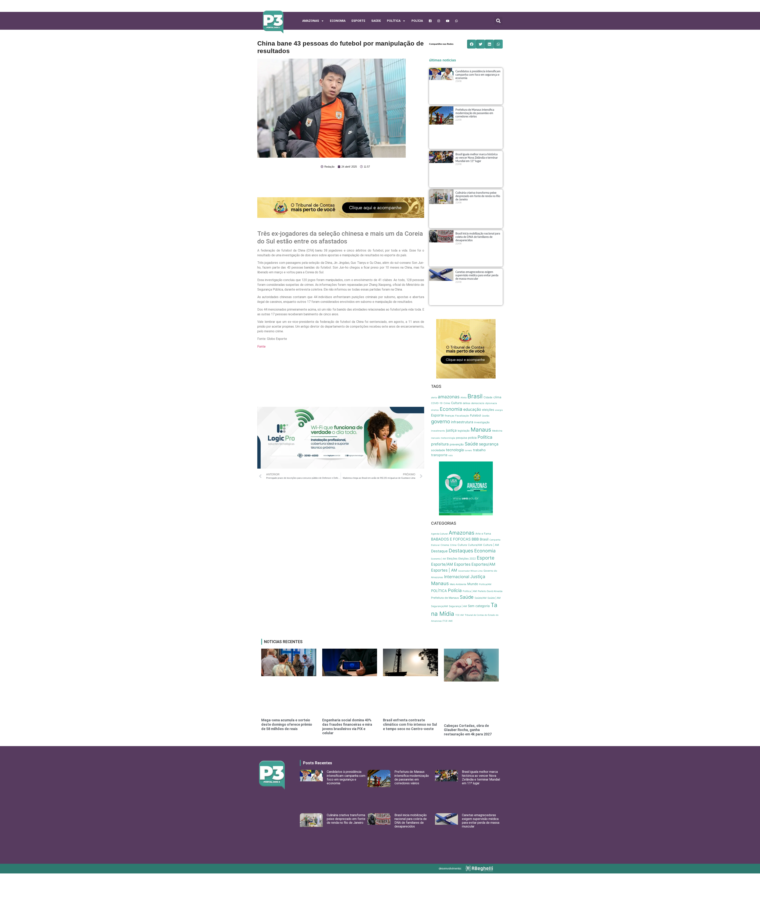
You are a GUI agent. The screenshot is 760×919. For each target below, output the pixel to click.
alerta (434, 397)
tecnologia (455, 450)
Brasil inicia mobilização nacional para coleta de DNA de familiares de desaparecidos (477, 237)
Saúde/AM (480, 597)
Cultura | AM (491, 544)
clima (497, 397)
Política (485, 437)
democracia (477, 403)
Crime (447, 403)
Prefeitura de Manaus (445, 597)
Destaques (461, 551)
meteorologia (448, 438)
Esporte (358, 21)
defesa (466, 403)
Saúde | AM (494, 597)
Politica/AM (485, 584)
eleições (488, 410)
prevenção (457, 444)
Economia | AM (438, 559)
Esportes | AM (444, 570)
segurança (488, 444)
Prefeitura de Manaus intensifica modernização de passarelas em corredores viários (474, 113)
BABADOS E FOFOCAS (451, 539)
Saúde (376, 21)
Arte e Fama (483, 533)
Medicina (497, 430)
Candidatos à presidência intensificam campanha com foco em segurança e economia (478, 75)
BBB (475, 539)
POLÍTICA (394, 21)
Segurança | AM (458, 606)
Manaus (481, 429)
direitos (435, 410)
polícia (472, 437)
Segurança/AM (439, 606)
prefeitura (440, 444)
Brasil (475, 396)
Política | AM (470, 591)
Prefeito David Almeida (490, 591)
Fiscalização (462, 415)
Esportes (462, 564)
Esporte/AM (442, 564)
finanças (449, 415)
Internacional (456, 576)
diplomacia (491, 403)
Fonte (261, 346)
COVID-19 (437, 403)
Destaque (439, 551)
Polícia (417, 21)
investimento (438, 430)
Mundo (472, 584)
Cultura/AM (475, 544)
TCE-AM (459, 615)
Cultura (456, 403)
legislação (464, 430)
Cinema (445, 545)
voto (450, 455)
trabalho (479, 450)
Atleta (463, 397)
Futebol (475, 415)
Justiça (477, 576)
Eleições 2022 (467, 558)
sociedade (438, 450)
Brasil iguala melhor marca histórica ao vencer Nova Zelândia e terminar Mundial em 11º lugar (476, 158)
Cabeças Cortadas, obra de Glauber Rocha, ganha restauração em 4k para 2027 (468, 730)
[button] (498, 21)
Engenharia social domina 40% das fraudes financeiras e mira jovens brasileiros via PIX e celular (347, 726)
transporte (439, 455)
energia (499, 410)
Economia (338, 21)
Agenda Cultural (439, 533)
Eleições (452, 558)
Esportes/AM (483, 564)
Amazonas (310, 21)
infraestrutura (462, 422)
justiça (451, 430)
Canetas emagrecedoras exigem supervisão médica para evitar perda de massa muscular (476, 275)
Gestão (485, 415)
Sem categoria (479, 606)
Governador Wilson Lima (470, 571)
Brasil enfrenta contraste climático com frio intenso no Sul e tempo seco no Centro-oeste (410, 724)
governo (440, 421)
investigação (482, 422)
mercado (435, 438)
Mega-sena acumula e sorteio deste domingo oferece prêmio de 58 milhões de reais (286, 724)
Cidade (488, 397)
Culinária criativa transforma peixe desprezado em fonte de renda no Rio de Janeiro (477, 196)
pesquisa (461, 437)
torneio (468, 450)
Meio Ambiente (458, 584)
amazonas (449, 396)
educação (472, 409)
